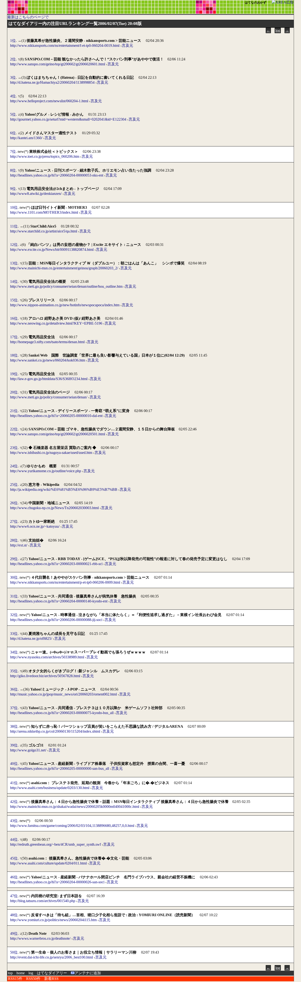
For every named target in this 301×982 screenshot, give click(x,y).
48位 (14, 915)
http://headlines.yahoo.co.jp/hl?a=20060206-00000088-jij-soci (56, 620)
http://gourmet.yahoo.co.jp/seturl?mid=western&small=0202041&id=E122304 (68, 119)
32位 (14, 615)
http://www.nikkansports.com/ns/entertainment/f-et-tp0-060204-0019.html (64, 45)
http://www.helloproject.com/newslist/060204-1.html (49, 101)
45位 (14, 858)
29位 (14, 559)
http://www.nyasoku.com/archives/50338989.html (47, 657)
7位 (13, 151)
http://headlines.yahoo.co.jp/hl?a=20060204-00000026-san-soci (57, 882)
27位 (14, 521)
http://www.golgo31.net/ (28, 750)
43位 (14, 821)
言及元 (127, 45)
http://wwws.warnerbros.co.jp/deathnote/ (40, 938)
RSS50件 (33, 979)
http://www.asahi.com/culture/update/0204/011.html (48, 863)
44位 (14, 839)
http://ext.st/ (18, 545)
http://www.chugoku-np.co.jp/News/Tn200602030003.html (54, 508)
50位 (14, 952)
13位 (14, 263)
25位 (14, 485)
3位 (13, 77)
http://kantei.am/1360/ (26, 138)
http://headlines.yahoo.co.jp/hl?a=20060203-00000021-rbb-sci (56, 564)
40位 (14, 764)
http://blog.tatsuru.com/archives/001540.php (42, 901)
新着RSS (51, 979)
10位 (14, 207)
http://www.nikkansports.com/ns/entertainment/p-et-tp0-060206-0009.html (65, 582)
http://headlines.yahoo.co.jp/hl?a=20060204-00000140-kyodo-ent (58, 601)
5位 (13, 114)
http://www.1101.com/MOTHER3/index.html (44, 212)
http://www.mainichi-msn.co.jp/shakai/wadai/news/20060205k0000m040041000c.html (74, 807)
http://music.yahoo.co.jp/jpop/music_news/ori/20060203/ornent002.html (63, 694)
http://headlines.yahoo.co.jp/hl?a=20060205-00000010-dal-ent (56, 416)
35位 (14, 671)
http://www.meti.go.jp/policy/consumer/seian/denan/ (48, 397)
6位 (13, 133)
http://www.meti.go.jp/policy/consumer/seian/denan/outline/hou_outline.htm (66, 286)
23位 (14, 448)
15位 (14, 300)
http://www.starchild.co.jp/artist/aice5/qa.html (43, 231)
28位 (14, 540)
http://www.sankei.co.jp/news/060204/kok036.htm (47, 360)
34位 (14, 652)
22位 (14, 429)
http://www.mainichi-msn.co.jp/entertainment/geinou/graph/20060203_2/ (64, 268)
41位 (14, 783)
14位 (14, 281)
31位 (14, 596)
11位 (14, 226)
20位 (14, 392)
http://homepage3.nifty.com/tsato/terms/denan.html (47, 342)
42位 (14, 802)
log (277, 30)
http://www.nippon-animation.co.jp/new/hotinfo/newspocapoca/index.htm (64, 305)
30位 (14, 577)
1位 (13, 41)
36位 (14, 689)
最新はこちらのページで (28, 17)
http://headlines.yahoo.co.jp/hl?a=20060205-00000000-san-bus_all (59, 768)
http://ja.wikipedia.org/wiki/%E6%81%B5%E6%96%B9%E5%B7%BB (63, 489)
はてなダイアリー (52, 973)
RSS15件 (15, 979)
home (20, 973)
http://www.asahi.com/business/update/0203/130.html (49, 788)
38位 (14, 726)
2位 (13, 59)
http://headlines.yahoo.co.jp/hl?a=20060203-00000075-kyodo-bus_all (62, 713)
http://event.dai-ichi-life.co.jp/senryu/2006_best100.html (51, 957)
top (10, 973)
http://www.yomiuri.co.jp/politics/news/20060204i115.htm (53, 920)
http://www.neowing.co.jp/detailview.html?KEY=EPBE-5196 (56, 323)
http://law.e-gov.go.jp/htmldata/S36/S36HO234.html (48, 379)
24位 (14, 466)
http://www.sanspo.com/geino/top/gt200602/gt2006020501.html (57, 434)
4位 (13, 96)
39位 (14, 745)
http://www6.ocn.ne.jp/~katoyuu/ (34, 526)
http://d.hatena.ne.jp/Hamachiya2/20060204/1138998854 (52, 82)
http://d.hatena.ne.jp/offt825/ (31, 638)
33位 (14, 634)
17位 (14, 337)
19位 (14, 374)
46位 (14, 877)
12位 (14, 245)
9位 (13, 189)
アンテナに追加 (88, 973)
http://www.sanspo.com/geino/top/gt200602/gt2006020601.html (57, 64)
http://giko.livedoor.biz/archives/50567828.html (45, 676)
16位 (14, 318)
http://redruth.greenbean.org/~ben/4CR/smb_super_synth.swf (55, 844)
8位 (13, 170)
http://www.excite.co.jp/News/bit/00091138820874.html (52, 249)
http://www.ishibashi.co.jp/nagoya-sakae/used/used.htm (51, 453)
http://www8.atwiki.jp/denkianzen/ (36, 194)
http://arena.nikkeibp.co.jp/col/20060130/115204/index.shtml (55, 731)
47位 (14, 896)
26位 (14, 503)
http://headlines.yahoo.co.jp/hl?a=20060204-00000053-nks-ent (56, 175)
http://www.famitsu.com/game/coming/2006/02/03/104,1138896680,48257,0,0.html (72, 826)
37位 (14, 708)
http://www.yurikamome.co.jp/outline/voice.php (45, 471)
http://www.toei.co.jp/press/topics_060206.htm (44, 156)
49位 (14, 933)
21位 (14, 411)
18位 (14, 355)
